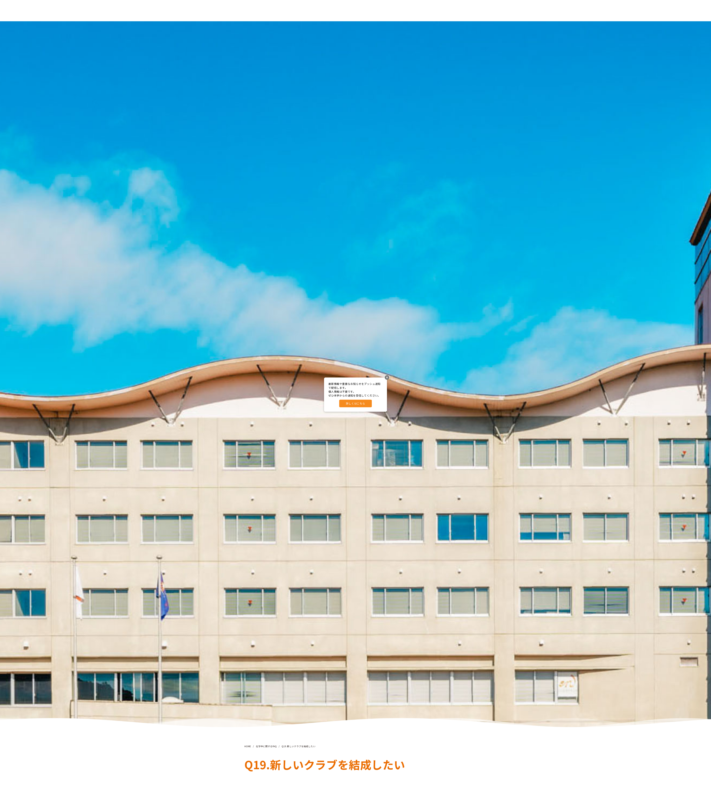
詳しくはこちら (355, 403)
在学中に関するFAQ (266, 746)
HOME (247, 746)
